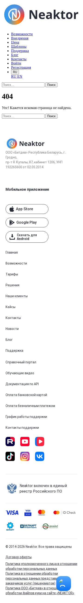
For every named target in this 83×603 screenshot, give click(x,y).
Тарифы (12, 274)
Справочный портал (21, 362)
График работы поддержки (26, 417)
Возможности (22, 34)
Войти (16, 63)
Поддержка (20, 51)
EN (19, 76)
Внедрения (19, 38)
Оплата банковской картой (26, 395)
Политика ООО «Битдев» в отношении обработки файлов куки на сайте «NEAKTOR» (40, 590)
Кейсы (10, 307)
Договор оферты (19, 557)
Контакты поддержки (22, 427)
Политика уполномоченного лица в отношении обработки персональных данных (41, 566)
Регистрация (21, 67)
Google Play (26, 222)
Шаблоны (19, 46)
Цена (15, 42)
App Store (24, 209)
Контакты (19, 59)
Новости (12, 329)
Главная (12, 252)
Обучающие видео (20, 373)
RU (15, 72)
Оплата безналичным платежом (30, 406)
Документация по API (22, 384)
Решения (12, 285)
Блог (14, 55)
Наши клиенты (17, 296)
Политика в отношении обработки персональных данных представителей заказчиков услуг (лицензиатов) (36, 578)
